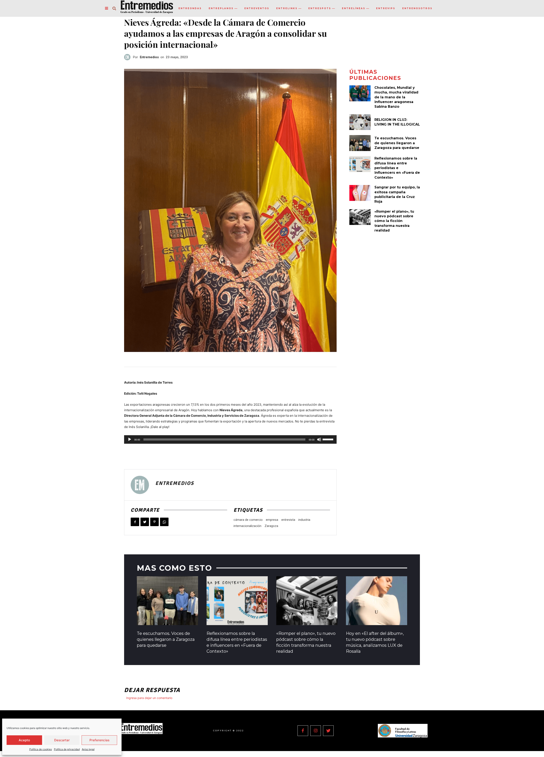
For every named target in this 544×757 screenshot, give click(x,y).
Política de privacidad (67, 749)
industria (304, 520)
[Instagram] (315, 730)
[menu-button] (106, 8)
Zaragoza (271, 526)
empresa (272, 520)
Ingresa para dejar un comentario (149, 698)
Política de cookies (40, 749)
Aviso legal (88, 749)
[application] (230, 439)
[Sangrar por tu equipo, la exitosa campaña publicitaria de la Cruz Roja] (360, 193)
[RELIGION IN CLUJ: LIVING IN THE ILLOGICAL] (360, 122)
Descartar (62, 740)
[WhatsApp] (164, 522)
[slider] (328, 439)
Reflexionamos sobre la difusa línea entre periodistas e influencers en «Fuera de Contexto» (397, 167)
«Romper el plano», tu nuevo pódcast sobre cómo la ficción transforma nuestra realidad (394, 221)
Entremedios (149, 57)
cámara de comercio (248, 520)
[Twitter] (144, 522)
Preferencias (99, 740)
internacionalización (247, 526)
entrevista (288, 520)
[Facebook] (135, 522)
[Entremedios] (128, 57)
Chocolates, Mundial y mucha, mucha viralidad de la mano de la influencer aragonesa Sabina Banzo (396, 97)
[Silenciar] (319, 439)
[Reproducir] (130, 439)
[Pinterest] (154, 522)
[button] (114, 8)
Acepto (24, 740)
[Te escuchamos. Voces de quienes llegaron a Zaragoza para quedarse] (360, 143)
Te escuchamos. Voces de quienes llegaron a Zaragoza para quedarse (396, 143)
